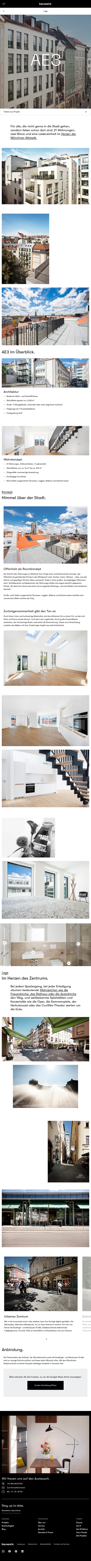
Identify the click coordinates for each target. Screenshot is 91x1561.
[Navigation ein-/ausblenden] (3, 3)
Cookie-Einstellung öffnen (45, 1385)
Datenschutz (32, 1544)
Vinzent (79, 1523)
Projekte (5, 1523)
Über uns (41, 1523)
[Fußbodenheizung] (69, 963)
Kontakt (41, 1529)
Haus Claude (81, 1532)
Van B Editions (82, 1529)
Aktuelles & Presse (45, 1532)
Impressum (21, 1544)
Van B (78, 1526)
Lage (45, 11)
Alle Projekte (81, 1536)
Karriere (41, 1526)
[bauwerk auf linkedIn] (22, 1551)
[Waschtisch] (33, 952)
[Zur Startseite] (8, 1544)
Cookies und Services (61, 1544)
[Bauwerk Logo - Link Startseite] (45, 4)
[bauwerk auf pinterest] (16, 1551)
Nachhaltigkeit (8, 1526)
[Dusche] (78, 944)
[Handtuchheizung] (5, 943)
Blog (3, 1529)
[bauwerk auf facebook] (9, 1551)
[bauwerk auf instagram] (3, 1551)
